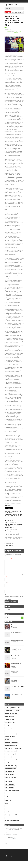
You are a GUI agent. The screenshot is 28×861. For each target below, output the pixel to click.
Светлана (11, 552)
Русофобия (13, 707)
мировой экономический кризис (12, 759)
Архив (6, 843)
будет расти (8, 832)
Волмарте (22, 258)
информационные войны (11, 736)
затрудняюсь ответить (10, 837)
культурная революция (10, 751)
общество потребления (10, 768)
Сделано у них (11, 4)
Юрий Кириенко (8, 505)
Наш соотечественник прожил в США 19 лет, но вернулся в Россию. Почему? (14, 525)
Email (6, 582)
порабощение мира (9, 774)
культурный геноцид (10, 754)
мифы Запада (8, 762)
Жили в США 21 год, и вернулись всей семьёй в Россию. (13, 512)
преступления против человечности (10, 781)
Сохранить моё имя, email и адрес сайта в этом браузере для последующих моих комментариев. (14, 598)
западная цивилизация (10, 733)
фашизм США (14, 814)
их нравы (7, 739)
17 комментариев (18, 522)
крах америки (8, 748)
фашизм (7, 814)
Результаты (14, 841)
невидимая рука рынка (10, 765)
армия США (18, 710)
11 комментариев (13, 529)
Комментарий (8, 558)
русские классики (9, 809)
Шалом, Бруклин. (10, 531)
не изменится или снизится (11, 834)
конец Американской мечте (11, 742)
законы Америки (9, 730)
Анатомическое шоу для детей (17, 686)
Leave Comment (9, 545)
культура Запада (18, 748)
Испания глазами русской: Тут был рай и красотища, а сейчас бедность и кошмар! (14, 515)
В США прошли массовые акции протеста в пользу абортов (16, 665)
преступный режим (9, 784)
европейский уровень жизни (11, 728)
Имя (6, 576)
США (6, 27)
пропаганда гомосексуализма (12, 790)
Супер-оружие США (9, 710)
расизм (6, 803)
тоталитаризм (17, 812)
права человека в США (10, 777)
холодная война (9, 817)
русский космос (8, 812)
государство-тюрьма (10, 719)
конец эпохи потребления (11, 745)
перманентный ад (9, 771)
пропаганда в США (9, 787)
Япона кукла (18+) (14, 671)
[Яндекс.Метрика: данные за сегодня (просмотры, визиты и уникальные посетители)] (9, 856)
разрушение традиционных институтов (11, 799)
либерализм (8, 757)
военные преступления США (11, 713)
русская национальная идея (11, 806)
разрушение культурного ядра (12, 796)
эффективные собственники (12, 820)
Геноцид (7, 707)
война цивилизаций (9, 716)
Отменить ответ (17, 552)
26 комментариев (13, 29)
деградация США (9, 725)
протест (7, 793)
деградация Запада (10, 722)
